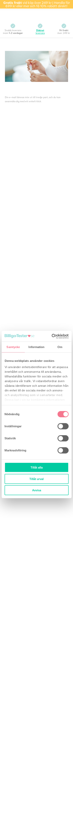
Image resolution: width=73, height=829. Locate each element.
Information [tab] (36, 347)
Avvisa (36, 490)
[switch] (63, 426)
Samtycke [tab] (13, 347)
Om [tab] (59, 347)
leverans (40, 31)
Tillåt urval (36, 478)
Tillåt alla (37, 467)
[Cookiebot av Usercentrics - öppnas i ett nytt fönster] (52, 336)
